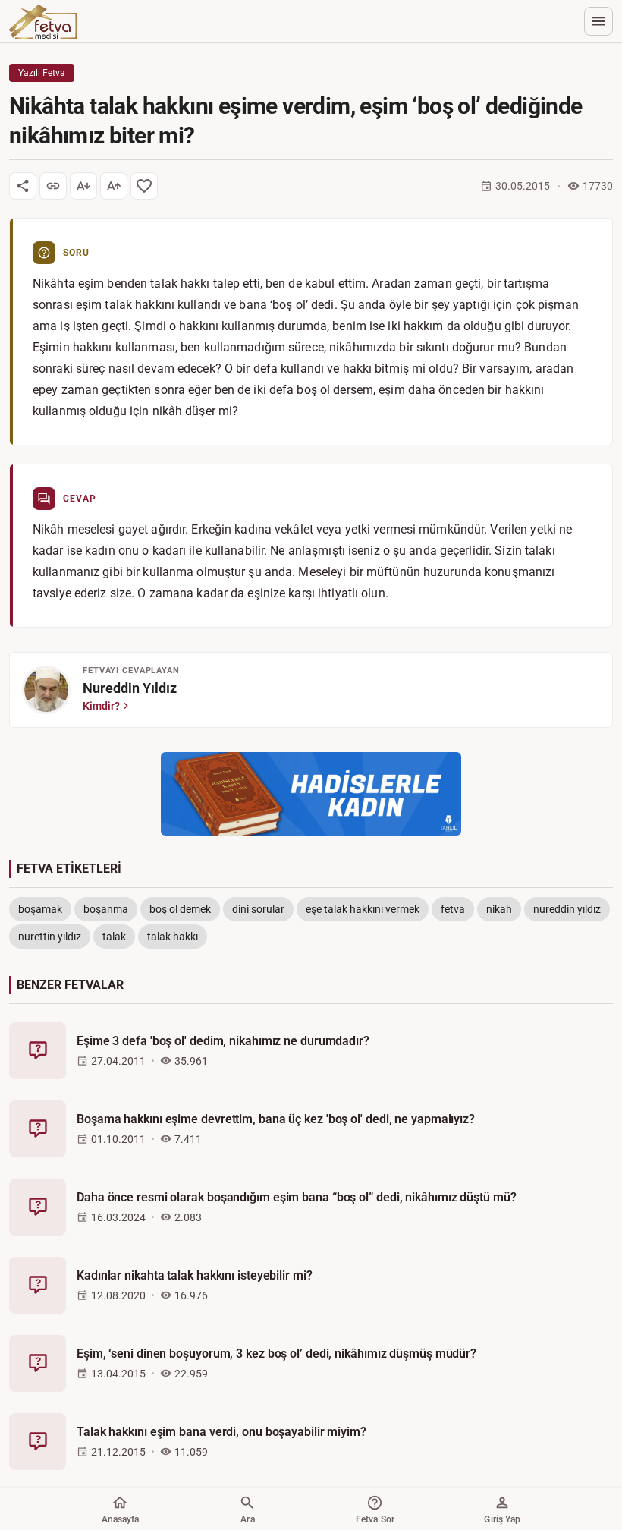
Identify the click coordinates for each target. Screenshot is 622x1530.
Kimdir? (101, 706)
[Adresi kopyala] (53, 186)
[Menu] (598, 21)
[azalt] (83, 186)
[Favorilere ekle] (144, 186)
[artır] (113, 186)
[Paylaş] (22, 186)
